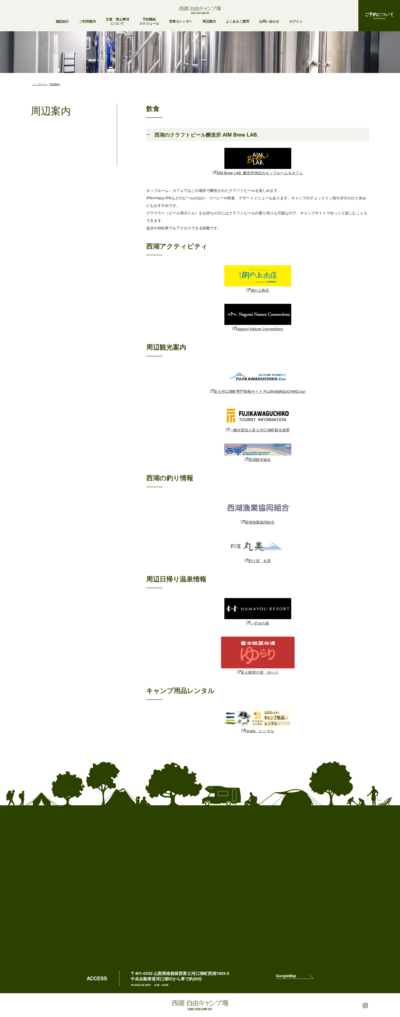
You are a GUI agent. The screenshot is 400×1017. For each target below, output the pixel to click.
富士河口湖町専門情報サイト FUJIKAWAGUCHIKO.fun (259, 391)
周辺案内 (209, 21)
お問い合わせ (269, 21)
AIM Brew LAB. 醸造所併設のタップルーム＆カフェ (259, 172)
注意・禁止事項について (117, 21)
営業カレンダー (180, 21)
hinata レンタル (259, 730)
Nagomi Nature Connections (259, 328)
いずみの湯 (259, 623)
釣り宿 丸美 (259, 560)
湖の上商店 (259, 290)
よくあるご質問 (237, 21)
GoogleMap (286, 976)
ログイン (295, 21)
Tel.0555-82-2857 (141, 985)
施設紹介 (62, 21)
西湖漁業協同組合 (260, 522)
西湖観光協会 (259, 459)
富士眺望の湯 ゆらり (259, 672)
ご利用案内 (87, 21)
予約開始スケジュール (149, 21)
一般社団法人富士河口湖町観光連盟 (260, 429)
